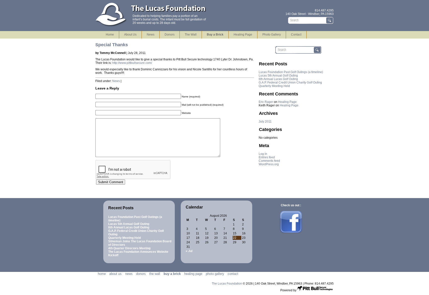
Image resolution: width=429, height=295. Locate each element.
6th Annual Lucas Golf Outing (278, 79)
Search (330, 20)
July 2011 (265, 121)
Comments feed (269, 161)
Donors (170, 34)
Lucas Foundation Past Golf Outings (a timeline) (291, 72)
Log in (263, 154)
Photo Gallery (271, 34)
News (150, 34)
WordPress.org (269, 164)
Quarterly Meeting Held (274, 86)
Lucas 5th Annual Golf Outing (278, 75)
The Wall (191, 34)
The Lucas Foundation (227, 283)
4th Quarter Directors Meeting (129, 248)
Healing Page (243, 34)
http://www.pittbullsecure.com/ (131, 63)
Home (110, 34)
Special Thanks (111, 44)
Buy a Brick (215, 34)
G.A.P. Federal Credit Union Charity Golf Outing (290, 82)
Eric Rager (266, 102)
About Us (130, 34)
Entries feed (267, 157)
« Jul (189, 251)
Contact (296, 34)
